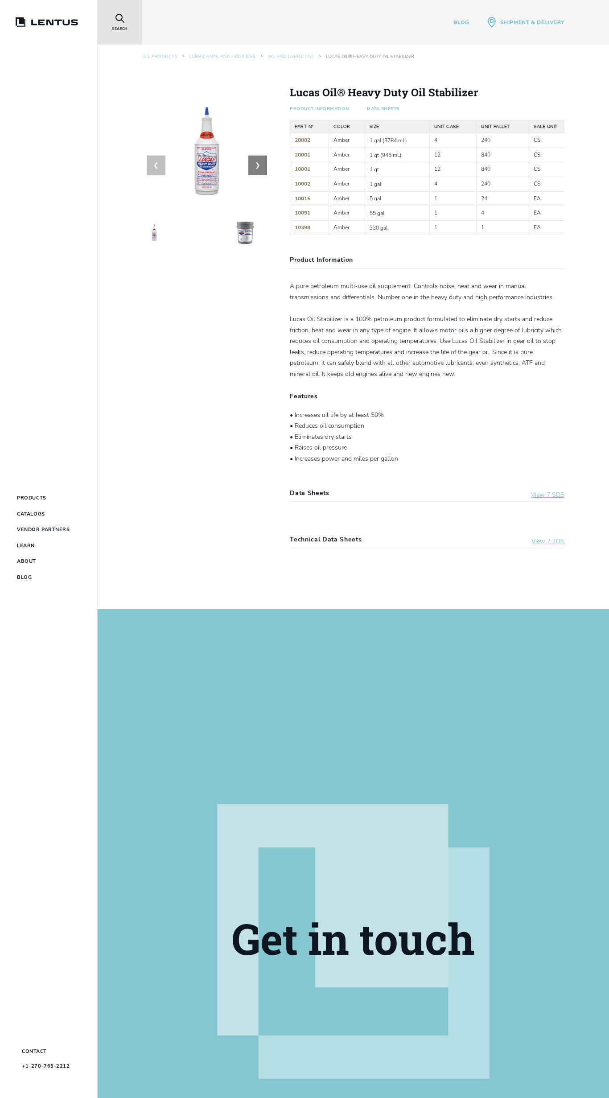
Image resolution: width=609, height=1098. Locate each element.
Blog (461, 22)
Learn (26, 545)
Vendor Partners (43, 529)
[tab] (155, 232)
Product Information (319, 109)
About (26, 561)
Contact (34, 1051)
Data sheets (383, 109)
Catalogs (31, 514)
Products (31, 498)
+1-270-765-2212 (46, 1066)
